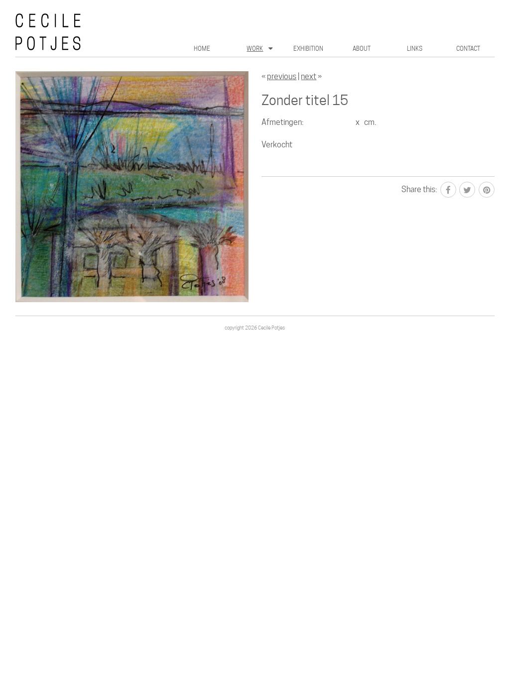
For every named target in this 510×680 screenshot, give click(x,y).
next (308, 76)
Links (414, 48)
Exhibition (308, 48)
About (362, 48)
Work (255, 48)
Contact (468, 48)
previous (281, 76)
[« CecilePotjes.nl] (95, 31)
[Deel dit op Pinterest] (487, 190)
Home (202, 48)
